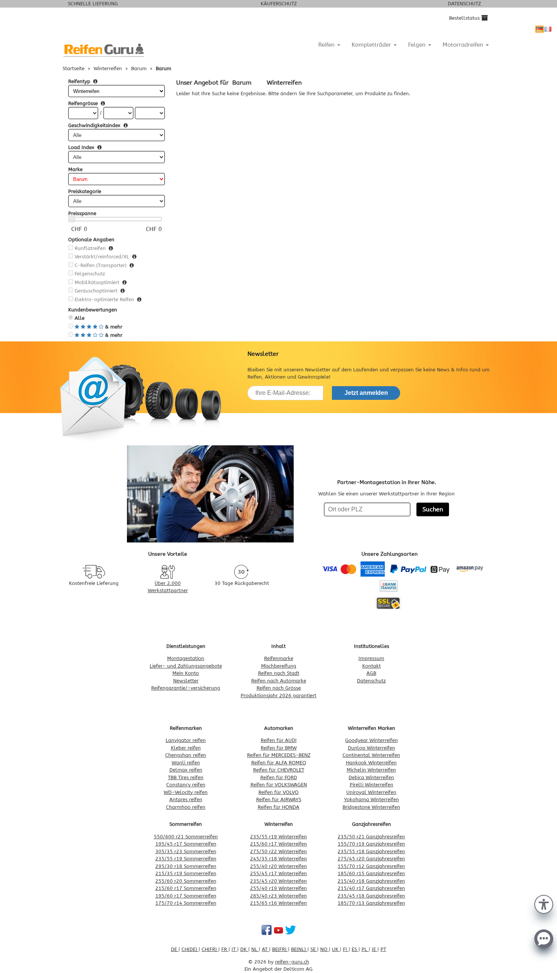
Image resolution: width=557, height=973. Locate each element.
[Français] (547, 29)
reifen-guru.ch (292, 962)
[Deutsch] (539, 29)
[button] (543, 903)
